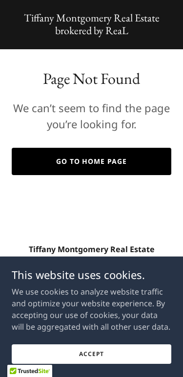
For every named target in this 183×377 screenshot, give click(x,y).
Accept (91, 354)
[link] (91, 31)
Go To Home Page (91, 161)
